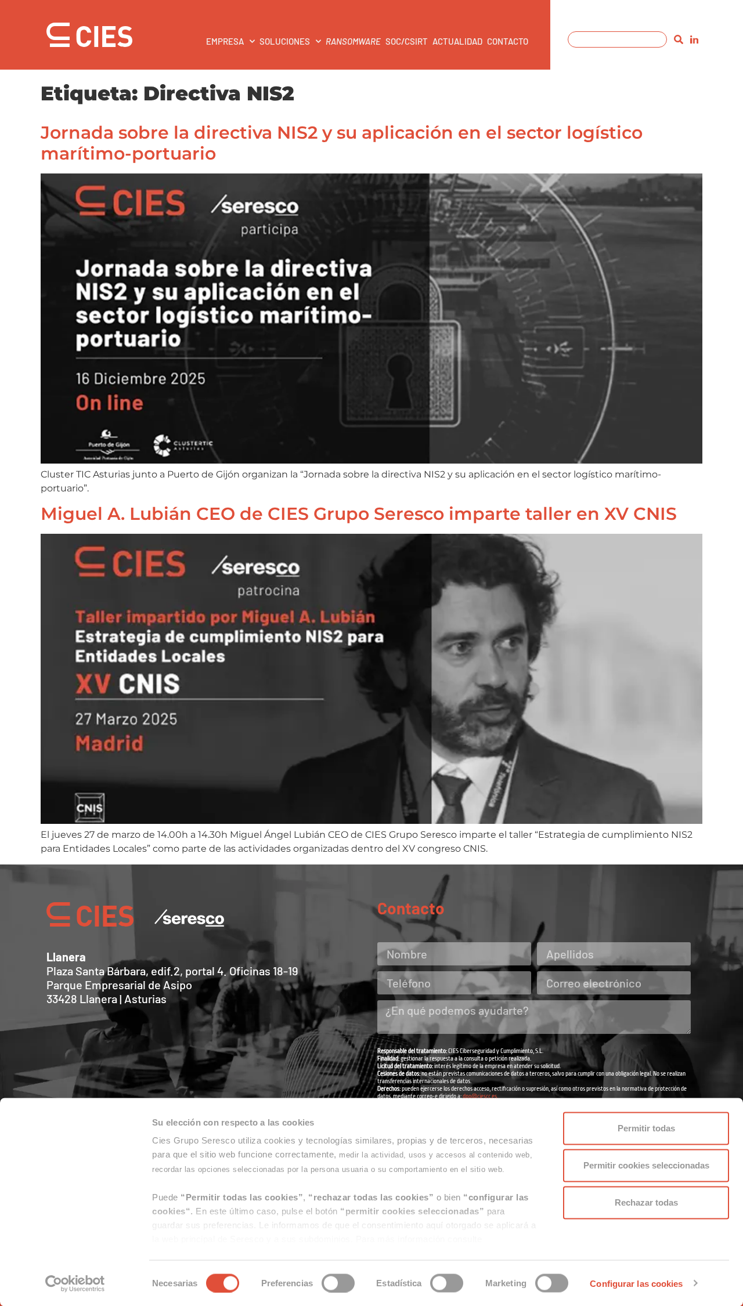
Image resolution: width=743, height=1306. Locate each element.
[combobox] (617, 39)
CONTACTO (507, 41)
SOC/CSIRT (406, 41)
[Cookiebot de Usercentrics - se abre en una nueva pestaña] (75, 1283)
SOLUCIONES (284, 41)
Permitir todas (646, 1128)
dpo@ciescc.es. (480, 1096)
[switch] (338, 1283)
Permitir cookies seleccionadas (646, 1165)
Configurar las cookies (636, 1283)
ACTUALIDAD (457, 41)
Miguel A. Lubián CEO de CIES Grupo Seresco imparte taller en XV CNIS (359, 513)
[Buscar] (679, 39)
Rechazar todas (646, 1202)
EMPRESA (225, 41)
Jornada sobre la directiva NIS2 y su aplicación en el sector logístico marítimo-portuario (342, 143)
